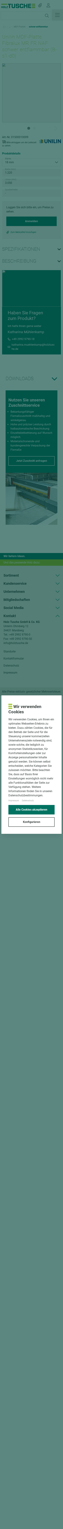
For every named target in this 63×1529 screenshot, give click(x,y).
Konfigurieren (31, 822)
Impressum (13, 800)
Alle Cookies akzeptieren (31, 809)
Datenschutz (28, 800)
